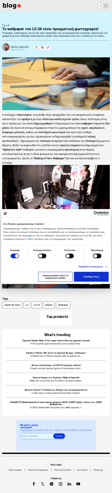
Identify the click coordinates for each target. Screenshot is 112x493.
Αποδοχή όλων (91, 276)
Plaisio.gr (98, 470)
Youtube (76, 483)
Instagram (59, 483)
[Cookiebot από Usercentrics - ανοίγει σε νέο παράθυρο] (96, 213)
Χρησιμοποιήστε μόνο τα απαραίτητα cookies (55, 276)
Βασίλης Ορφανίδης (20, 47)
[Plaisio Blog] (12, 6)
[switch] (42, 256)
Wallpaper (63, 305)
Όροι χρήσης (15, 470)
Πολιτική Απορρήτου (38, 470)
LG (27, 305)
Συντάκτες (82, 470)
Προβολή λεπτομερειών (90, 266)
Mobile (48, 305)
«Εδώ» (30, 239)
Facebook (32, 483)
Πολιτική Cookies (62, 470)
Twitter (41, 483)
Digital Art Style (12, 305)
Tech (6, 25)
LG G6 (37, 305)
